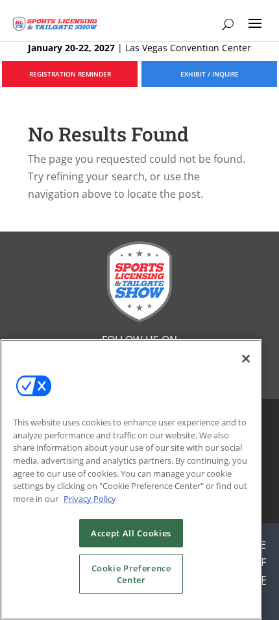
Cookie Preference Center (131, 574)
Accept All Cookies (131, 533)
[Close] (246, 358)
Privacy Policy (90, 499)
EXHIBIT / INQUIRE (209, 73)
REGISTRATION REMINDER (70, 73)
